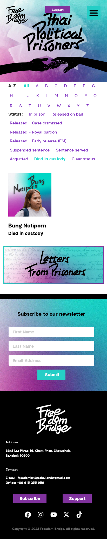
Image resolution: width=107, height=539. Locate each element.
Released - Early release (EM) (38, 141)
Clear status (83, 159)
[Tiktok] (79, 514)
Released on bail (67, 114)
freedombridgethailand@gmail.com (44, 477)
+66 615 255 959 (30, 482)
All (26, 85)
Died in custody (49, 158)
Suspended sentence (30, 150)
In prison (37, 114)
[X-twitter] (66, 514)
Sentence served (72, 150)
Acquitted (19, 159)
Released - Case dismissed (36, 123)
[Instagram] (40, 514)
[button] (94, 13)
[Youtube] (53, 514)
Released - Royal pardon (33, 132)
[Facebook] (27, 514)
